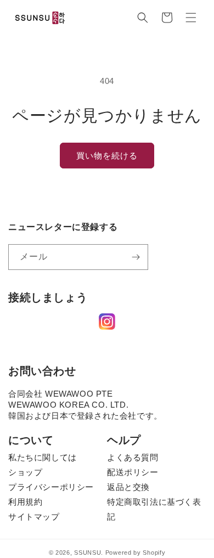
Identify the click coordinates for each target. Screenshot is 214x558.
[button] (143, 17)
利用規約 (25, 501)
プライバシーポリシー (51, 487)
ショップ (25, 472)
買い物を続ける (107, 155)
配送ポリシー (133, 472)
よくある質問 (133, 457)
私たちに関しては (42, 457)
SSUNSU (87, 552)
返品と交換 (128, 487)
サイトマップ (34, 516)
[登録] (135, 257)
